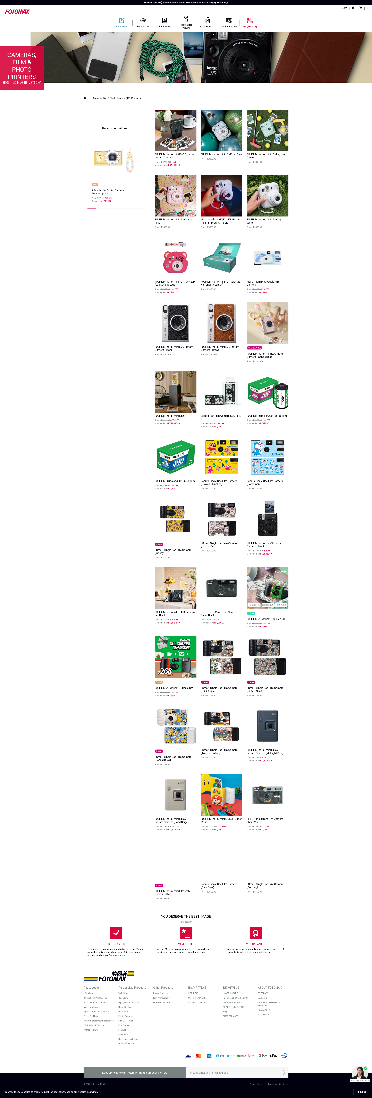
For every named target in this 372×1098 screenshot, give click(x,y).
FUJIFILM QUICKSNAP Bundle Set (174, 687)
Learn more (93, 1092)
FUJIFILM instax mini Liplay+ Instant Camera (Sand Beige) (172, 820)
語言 (344, 8)
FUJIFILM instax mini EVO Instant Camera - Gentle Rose (266, 355)
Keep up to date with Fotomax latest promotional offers (134, 1072)
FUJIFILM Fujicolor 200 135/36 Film (267, 415)
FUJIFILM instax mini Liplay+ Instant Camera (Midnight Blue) (265, 751)
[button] (91, 208)
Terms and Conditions (278, 1084)
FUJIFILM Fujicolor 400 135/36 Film (175, 480)
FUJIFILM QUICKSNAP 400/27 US (266, 618)
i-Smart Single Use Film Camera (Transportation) (219, 751)
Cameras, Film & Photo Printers (109, 98)
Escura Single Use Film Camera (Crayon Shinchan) (219, 482)
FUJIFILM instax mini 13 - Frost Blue (221, 154)
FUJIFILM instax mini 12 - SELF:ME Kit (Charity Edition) (220, 283)
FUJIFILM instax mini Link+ (170, 415)
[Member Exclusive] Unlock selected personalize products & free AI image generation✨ (186, 2)
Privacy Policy (256, 1084)
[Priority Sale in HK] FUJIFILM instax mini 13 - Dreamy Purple (221, 221)
